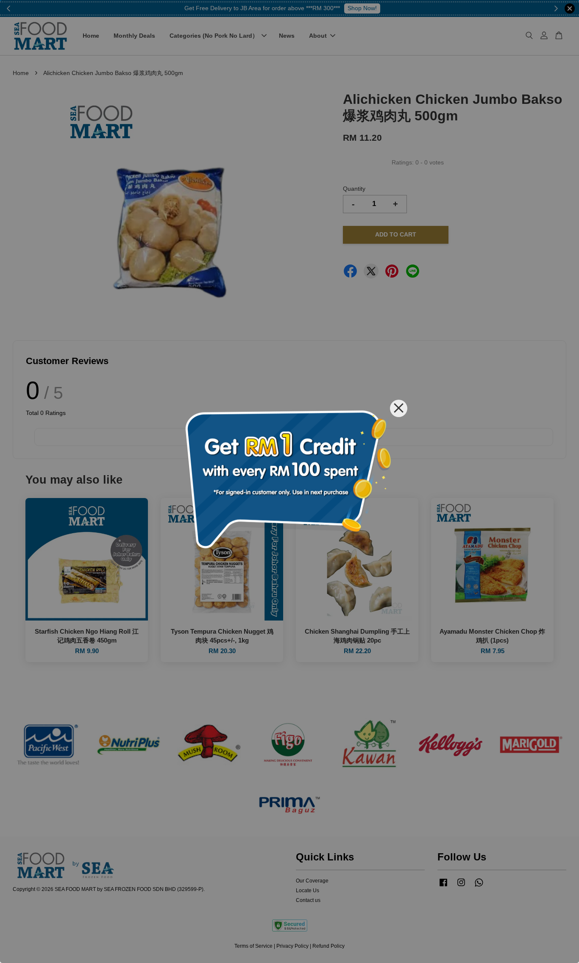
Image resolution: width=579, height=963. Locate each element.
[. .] (289, 481)
